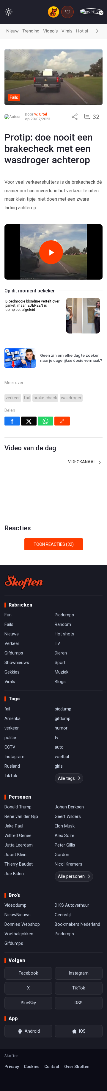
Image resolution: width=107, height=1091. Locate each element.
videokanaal (82, 461)
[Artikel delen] (74, 117)
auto (59, 747)
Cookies (32, 1066)
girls (59, 766)
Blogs (60, 681)
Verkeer (11, 643)
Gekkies (12, 672)
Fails (8, 624)
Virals (67, 30)
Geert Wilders (68, 816)
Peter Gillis (65, 845)
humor (61, 728)
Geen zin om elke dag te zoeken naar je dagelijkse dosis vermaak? (71, 358)
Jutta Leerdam (18, 845)
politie (10, 737)
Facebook (28, 973)
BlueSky (28, 1003)
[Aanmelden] (91, 11)
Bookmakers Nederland (77, 924)
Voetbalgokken (18, 933)
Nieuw (12, 30)
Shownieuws (16, 662)
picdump (63, 709)
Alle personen (71, 876)
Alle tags (66, 778)
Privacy (11, 1066)
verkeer (13, 397)
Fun (8, 615)
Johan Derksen (69, 807)
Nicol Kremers (68, 864)
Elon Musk (65, 826)
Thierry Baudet (18, 864)
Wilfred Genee (18, 835)
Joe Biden (14, 873)
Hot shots (86, 30)
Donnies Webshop (22, 924)
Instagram (14, 756)
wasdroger (71, 397)
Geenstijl (63, 914)
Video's (50, 30)
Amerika (12, 718)
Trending (31, 30)
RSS (79, 1003)
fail (27, 397)
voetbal (62, 756)
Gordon (62, 854)
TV (57, 643)
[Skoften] (23, 582)
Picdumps (64, 615)
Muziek (61, 672)
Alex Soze (64, 835)
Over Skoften (76, 1066)
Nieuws (11, 634)
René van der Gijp (21, 816)
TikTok (10, 775)
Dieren (61, 653)
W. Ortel (40, 114)
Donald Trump (18, 807)
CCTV (9, 747)
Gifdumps (13, 653)
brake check (45, 397)
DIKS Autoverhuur (72, 905)
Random (63, 624)
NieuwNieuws (17, 914)
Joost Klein (15, 854)
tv (56, 737)
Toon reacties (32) (54, 544)
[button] (97, 31)
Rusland (12, 766)
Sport (60, 662)
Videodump (15, 905)
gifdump (62, 718)
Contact (51, 1066)
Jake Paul (13, 826)
